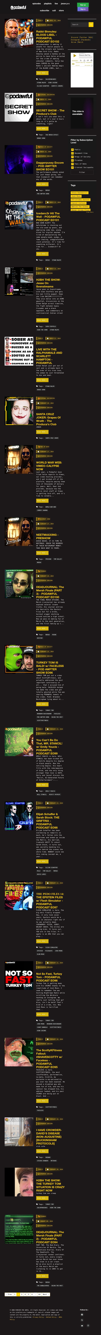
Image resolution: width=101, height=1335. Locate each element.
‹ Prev (9, 1294)
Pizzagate (48, 951)
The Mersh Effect (52, 135)
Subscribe (44, 10)
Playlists (48, 3)
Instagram (76, 40)
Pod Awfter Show (43, 194)
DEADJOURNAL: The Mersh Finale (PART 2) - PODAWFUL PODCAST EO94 (50, 1237)
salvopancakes (51, 79)
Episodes (36, 3)
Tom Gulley (58, 559)
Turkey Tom (49, 710)
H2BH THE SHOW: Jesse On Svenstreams (48, 283)
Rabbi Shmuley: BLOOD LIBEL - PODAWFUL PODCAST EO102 (47, 36)
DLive (74, 42)
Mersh (48, 190)
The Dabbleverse (43, 1285)
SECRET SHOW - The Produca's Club (50, 112)
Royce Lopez (41, 874)
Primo (54, 634)
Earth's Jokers (57, 86)
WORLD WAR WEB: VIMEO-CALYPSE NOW (49, 466)
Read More (42, 73)
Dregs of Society (46, 147)
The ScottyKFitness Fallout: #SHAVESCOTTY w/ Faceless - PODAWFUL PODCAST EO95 (49, 1058)
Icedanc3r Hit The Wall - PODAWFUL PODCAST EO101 (48, 217)
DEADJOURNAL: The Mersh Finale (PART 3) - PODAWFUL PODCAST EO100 (50, 592)
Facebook (86, 40)
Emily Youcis (50, 791)
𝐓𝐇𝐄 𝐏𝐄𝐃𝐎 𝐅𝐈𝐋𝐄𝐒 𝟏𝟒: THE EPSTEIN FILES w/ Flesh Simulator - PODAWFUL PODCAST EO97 (50, 900)
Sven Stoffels (51, 326)
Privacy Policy (39, 1317)
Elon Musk (40, 954)
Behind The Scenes (80, 207)
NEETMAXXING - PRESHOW (47, 536)
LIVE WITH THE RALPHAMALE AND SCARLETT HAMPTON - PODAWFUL (49, 356)
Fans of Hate (44, 447)
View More (89, 212)
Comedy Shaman (42, 510)
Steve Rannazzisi (79, 193)
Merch (80, 42)
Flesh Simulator (51, 947)
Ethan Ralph (41, 82)
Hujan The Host (57, 717)
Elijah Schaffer (43, 86)
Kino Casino (52, 82)
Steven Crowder (42, 1161)
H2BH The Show (42, 330)
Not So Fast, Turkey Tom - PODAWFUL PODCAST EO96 (49, 977)
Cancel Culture (79, 203)
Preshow (48, 559)
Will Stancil (42, 794)
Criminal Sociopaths (47, 94)
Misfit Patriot (54, 794)
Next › (46, 1294)
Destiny (40, 638)
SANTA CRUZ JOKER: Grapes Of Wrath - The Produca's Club (48, 419)
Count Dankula (42, 1027)
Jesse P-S (65, 3)
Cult (54, 10)
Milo (38, 871)
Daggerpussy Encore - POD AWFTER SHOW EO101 (50, 166)
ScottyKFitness (42, 720)
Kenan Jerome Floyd (80, 210)
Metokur (53, 1161)
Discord (75, 37)
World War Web (51, 507)
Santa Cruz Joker (52, 438)
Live (56, 3)
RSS (90, 37)
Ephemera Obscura (46, 25)
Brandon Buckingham (44, 713)
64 (39, 1294)
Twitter (84, 37)
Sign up (83, 5)
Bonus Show (41, 138)
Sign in (82, 9)
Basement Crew (45, 519)
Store (61, 10)
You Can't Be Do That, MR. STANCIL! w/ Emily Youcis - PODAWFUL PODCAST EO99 (49, 746)
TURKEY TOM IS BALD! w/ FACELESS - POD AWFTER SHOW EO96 (50, 667)
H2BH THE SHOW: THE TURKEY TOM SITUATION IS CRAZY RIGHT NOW (50, 1185)
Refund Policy (51, 1317)
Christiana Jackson (80, 200)
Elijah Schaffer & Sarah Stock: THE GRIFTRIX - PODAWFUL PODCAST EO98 (47, 820)
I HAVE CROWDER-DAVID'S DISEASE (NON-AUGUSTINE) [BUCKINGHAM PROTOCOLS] (49, 1136)
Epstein (40, 951)
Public (40, 20)
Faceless (57, 713)
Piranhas (43, 571)
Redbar (48, 1157)
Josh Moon (58, 951)
